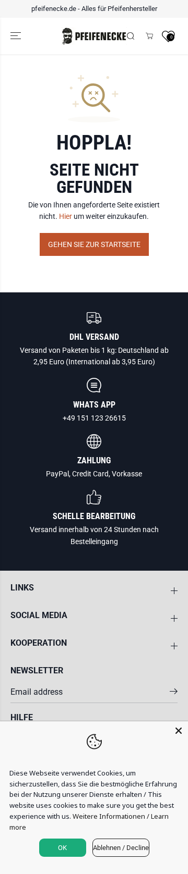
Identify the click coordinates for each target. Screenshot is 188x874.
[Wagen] (149, 36)
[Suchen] (130, 36)
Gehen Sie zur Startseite (94, 244)
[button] (16, 36)
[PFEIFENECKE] (94, 36)
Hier (65, 216)
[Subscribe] (174, 693)
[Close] (178, 730)
